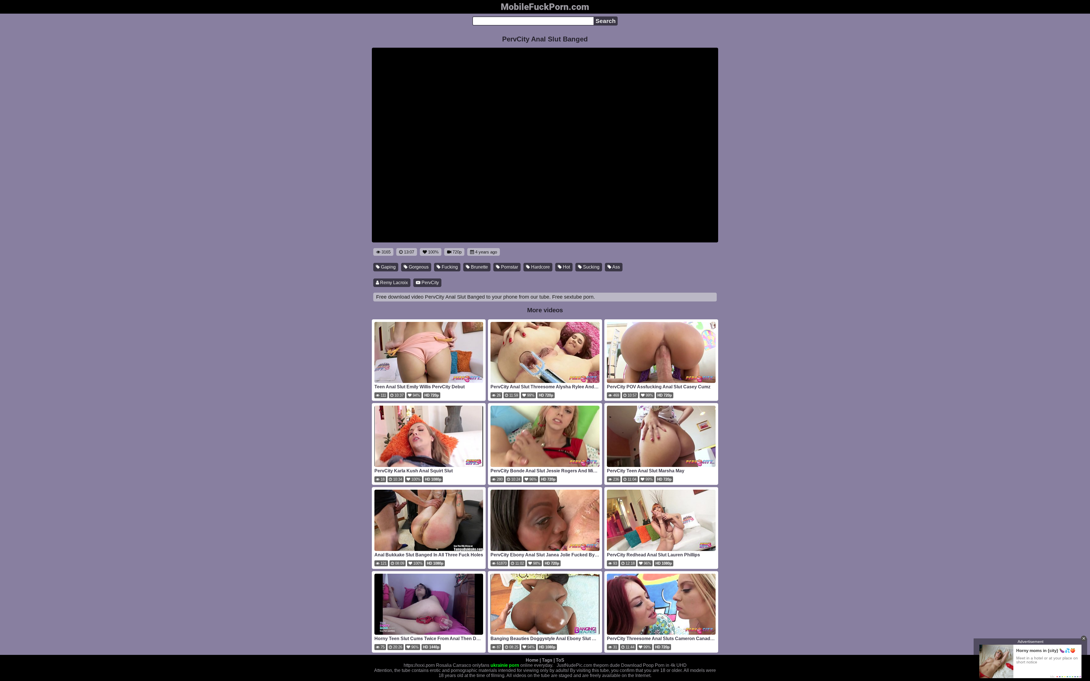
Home (532, 660)
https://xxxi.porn (419, 665)
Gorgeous (418, 267)
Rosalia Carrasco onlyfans (462, 665)
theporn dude (606, 665)
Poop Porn (654, 665)
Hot (566, 267)
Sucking (591, 267)
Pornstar (509, 267)
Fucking (449, 267)
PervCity (429, 282)
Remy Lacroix (393, 282)
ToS (560, 660)
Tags (547, 660)
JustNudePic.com (574, 665)
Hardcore (540, 267)
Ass (615, 267)
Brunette (479, 267)
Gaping (388, 267)
